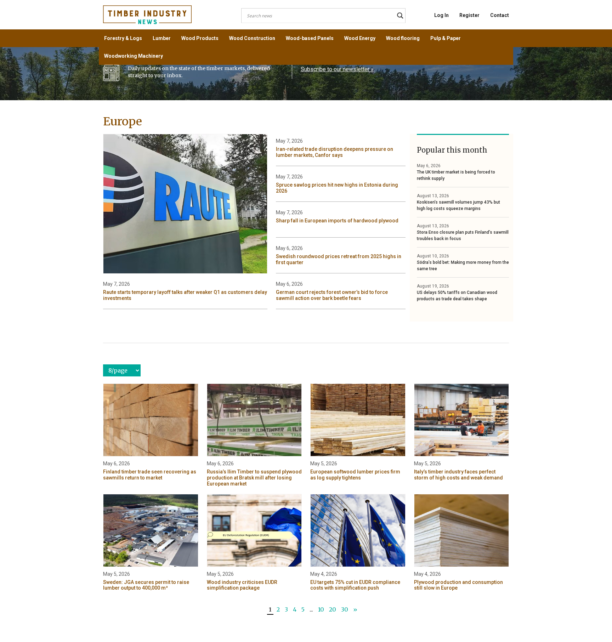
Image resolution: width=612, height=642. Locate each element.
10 (321, 609)
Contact (499, 15)
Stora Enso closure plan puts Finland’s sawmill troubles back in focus (463, 235)
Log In (441, 15)
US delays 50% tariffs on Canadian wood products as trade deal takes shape (457, 295)
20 (332, 609)
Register (469, 15)
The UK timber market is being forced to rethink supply (456, 175)
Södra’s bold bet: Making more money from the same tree (463, 265)
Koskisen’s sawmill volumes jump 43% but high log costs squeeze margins (458, 205)
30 (344, 609)
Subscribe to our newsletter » (337, 69)
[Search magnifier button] (400, 16)
